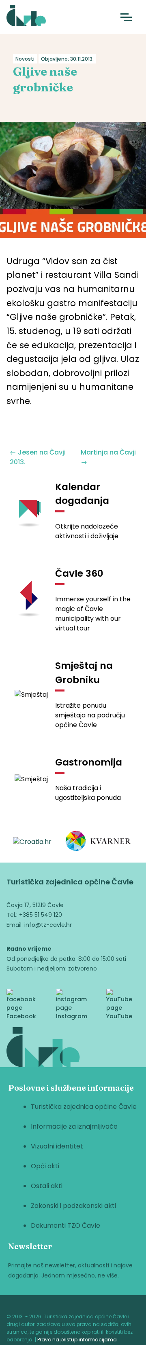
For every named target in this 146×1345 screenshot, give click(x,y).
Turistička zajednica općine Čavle (84, 1106)
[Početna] (26, 17)
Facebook (21, 1016)
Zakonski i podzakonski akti (73, 1205)
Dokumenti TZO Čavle (65, 1225)
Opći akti (45, 1166)
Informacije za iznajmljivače (74, 1126)
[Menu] (126, 17)
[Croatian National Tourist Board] (32, 842)
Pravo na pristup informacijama (77, 1339)
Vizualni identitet (57, 1146)
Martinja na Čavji (108, 457)
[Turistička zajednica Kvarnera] (98, 842)
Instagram (71, 1016)
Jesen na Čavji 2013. (38, 457)
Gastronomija (88, 762)
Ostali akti (46, 1186)
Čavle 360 (79, 573)
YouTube (119, 1016)
